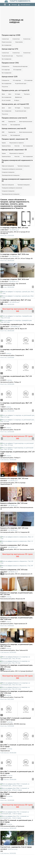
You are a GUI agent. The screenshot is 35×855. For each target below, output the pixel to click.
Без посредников (6, 45)
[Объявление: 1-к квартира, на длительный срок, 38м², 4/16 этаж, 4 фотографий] (8, 347)
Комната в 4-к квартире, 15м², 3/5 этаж (14, 478)
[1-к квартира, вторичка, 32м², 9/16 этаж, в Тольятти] (8, 252)
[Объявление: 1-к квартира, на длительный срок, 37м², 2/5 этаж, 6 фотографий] (8, 374)
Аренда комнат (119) (9, 76)
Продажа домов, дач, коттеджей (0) (15, 90)
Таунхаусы (27, 94)
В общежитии (5, 66)
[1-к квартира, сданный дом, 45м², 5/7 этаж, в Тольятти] (17, 293)
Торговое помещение (24, 166)
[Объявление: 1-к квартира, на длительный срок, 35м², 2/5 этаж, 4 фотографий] (17, 417)
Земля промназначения (25, 121)
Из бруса (16, 100)
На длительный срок (7, 56)
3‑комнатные (26, 39)
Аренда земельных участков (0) (14, 128)
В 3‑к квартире (17, 69)
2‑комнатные (16, 39)
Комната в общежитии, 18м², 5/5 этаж (13, 503)
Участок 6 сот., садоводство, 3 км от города (16, 847)
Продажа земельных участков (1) (14, 118)
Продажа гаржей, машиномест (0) (15, 139)
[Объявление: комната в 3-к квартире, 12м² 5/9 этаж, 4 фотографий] (17, 526)
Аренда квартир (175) (10, 49)
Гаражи (4, 142)
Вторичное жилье (6, 42)
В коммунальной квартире (20, 66)
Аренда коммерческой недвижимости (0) (17, 180)
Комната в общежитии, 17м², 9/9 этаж (13, 569)
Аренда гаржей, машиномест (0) (14, 150)
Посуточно (19, 56)
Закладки (14, 4)
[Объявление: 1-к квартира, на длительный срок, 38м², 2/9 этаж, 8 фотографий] (8, 401)
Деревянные (18, 97)
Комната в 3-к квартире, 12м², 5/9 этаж (14, 528)
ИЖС (3, 121)
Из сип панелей (6, 100)
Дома (3, 94)
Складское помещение (8, 172)
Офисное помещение (8, 166)
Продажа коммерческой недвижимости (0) (17, 161)
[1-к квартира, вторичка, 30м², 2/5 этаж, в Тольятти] (8, 226)
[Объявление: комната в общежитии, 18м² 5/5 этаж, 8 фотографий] (17, 501)
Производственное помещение (10, 175)
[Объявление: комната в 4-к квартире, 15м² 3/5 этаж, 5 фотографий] (17, 476)
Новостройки (19, 42)
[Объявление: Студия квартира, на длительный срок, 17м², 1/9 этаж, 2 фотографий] (17, 445)
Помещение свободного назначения (12, 169)
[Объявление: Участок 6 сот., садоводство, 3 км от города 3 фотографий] (17, 845)
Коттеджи (17, 94)
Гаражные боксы (6, 146)
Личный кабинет (25, 4)
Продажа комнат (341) (10, 63)
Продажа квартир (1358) (11, 35)
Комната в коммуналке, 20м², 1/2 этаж (14, 545)
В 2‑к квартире (6, 69)
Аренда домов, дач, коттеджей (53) (15, 104)
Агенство (4, 124)
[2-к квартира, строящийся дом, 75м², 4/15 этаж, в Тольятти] (17, 317)
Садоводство (11, 121)
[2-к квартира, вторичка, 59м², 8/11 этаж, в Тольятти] (8, 277)
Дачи (9, 94)
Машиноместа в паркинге (16, 142)
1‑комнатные (5, 39)
